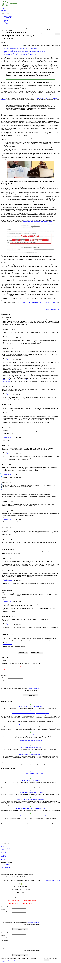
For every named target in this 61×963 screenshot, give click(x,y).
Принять (47, 960)
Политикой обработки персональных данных (13, 960)
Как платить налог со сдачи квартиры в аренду (30, 773)
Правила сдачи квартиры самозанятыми (30, 747)
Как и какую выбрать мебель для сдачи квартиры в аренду (30, 808)
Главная (3, 29)
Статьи (6, 23)
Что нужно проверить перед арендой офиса (30, 740)
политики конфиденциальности (33, 688)
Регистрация (3, 10)
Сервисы (6, 22)
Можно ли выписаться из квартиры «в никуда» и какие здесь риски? (30, 713)
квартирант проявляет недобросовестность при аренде (37, 221)
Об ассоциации (8, 17)
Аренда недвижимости (18, 29)
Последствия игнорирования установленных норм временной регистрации (24, 51)
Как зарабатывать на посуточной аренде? (30, 724)
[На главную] (14, 6)
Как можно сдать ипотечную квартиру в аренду (31, 792)
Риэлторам (3, 856)
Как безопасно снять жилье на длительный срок (30, 799)
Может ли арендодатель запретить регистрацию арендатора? (20, 48)
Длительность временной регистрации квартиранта (18, 50)
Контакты (6, 24)
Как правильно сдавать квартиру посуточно (30, 734)
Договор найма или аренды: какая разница (30, 754)
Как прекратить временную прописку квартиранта (17, 53)
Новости (6, 20)
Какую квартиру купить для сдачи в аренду (30, 760)
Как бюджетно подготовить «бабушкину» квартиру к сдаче (30, 821)
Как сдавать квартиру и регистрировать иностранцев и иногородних (30, 815)
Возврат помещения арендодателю (30, 780)
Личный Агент (7, 337)
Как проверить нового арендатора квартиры (31, 706)
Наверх (3, 961)
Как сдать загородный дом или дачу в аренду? (30, 785)
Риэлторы (6, 19)
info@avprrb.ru (4, 11)
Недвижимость (8, 16)
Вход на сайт (4, 858)
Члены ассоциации (6, 848)
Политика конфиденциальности (53, 880)
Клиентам (3, 855)
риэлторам (29, 803)
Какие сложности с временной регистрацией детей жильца (20, 54)
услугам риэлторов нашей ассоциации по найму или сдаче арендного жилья (37, 302)
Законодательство (5, 851)
